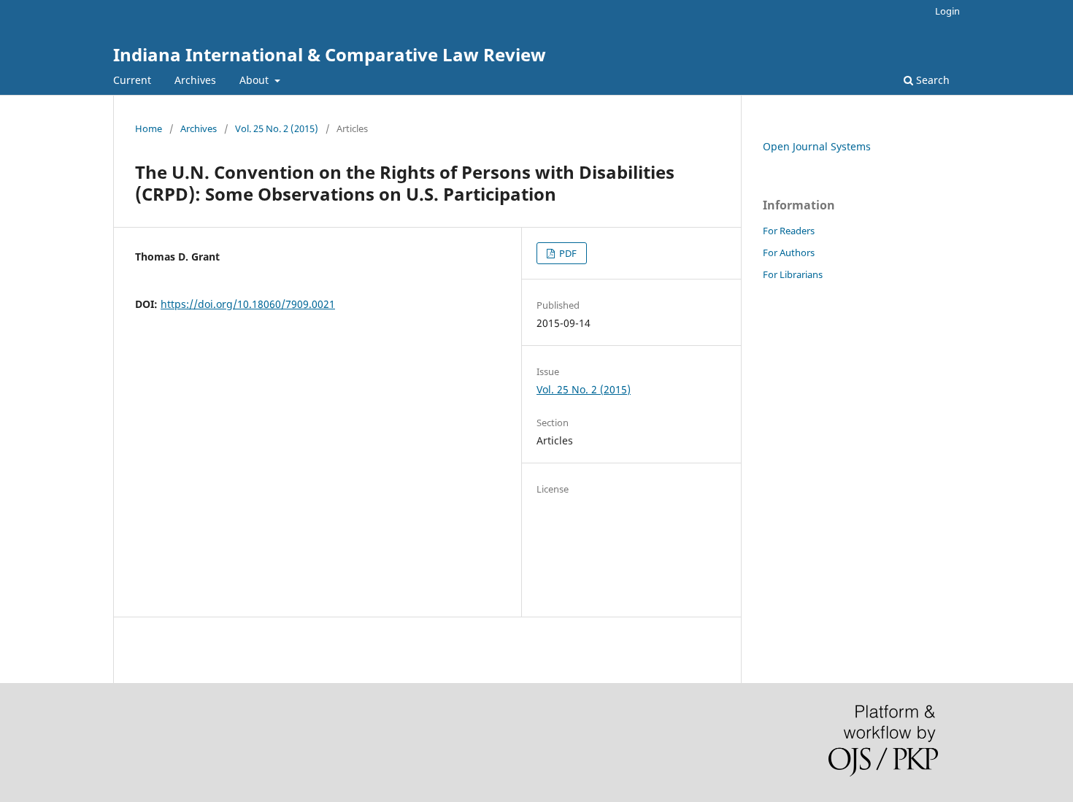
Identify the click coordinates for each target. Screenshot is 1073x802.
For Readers (789, 230)
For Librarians (793, 274)
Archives (195, 80)
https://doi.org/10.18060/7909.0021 (248, 304)
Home (148, 128)
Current (132, 80)
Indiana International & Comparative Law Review (329, 54)
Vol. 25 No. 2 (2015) (276, 128)
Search (931, 80)
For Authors (789, 252)
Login (947, 11)
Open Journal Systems (817, 146)
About (255, 80)
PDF (567, 253)
